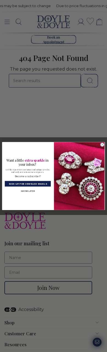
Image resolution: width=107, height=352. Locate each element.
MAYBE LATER (28, 191)
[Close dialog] (102, 144)
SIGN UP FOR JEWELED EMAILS (28, 183)
